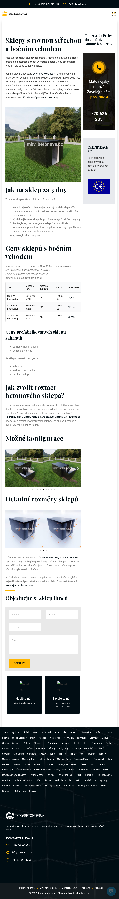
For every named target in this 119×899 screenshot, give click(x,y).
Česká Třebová (23, 769)
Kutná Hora (20, 791)
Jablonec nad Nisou (22, 780)
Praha (109, 743)
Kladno (16, 785)
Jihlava (47, 780)
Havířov (50, 775)
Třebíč (72, 754)
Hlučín (78, 775)
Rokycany (63, 748)
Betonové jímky (27, 887)
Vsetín (5, 732)
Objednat (72, 297)
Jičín (38, 780)
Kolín (58, 785)
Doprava (85, 887)
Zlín (64, 732)
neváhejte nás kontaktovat (19, 585)
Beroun (17, 764)
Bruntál (102, 764)
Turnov (102, 754)
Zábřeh (25, 732)
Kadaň (88, 780)
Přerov (5, 748)
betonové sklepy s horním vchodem (61, 557)
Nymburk (81, 738)
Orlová (5, 743)
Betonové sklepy (48, 887)
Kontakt (99, 887)
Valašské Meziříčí (82, 759)
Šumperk (31, 754)
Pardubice (52, 743)
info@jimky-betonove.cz (46, 3)
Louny (109, 732)
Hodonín (89, 775)
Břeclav (83, 764)
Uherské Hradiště (10, 759)
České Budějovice (42, 769)
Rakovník (40, 748)
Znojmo (73, 732)
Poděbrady (97, 743)
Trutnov (91, 754)
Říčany (52, 748)
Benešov (6, 764)
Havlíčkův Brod (64, 775)
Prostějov (28, 748)
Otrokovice (39, 743)
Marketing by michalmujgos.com (74, 893)
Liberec (32, 791)
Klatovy (48, 785)
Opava (105, 738)
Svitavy (42, 754)
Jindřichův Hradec (63, 780)
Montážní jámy (69, 887)
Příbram (16, 748)
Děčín (105, 769)
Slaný (101, 748)
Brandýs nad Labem (66, 764)
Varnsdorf (99, 759)
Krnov (104, 785)
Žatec (35, 732)
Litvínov (98, 732)
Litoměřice (86, 732)
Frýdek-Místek (36, 775)
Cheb (71, 769)
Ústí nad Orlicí (64, 759)
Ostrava (16, 743)
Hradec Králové (104, 775)
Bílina (27, 764)
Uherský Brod (28, 759)
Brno (93, 764)
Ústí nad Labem (46, 759)
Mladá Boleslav (19, 738)
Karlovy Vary (101, 780)
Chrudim (95, 769)
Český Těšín (60, 769)
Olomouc (94, 738)
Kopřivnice (69, 785)
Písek (76, 743)
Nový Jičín (69, 738)
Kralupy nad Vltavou (87, 785)
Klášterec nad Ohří (32, 785)
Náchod (42, 738)
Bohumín (49, 764)
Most (32, 738)
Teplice (62, 754)
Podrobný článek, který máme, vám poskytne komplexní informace (42, 416)
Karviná (6, 785)
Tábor (52, 754)
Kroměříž (6, 791)
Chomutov (83, 769)
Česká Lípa (7, 769)
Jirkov (79, 780)
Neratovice (55, 738)
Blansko (37, 764)
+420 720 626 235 (77, 3)
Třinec (81, 754)
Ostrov (27, 743)
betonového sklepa (43, 73)
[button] (9, 468)
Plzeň (85, 743)
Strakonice (18, 754)
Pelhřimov (66, 743)
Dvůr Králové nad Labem (14, 775)
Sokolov (6, 754)
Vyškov (15, 732)
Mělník (5, 738)
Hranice (6, 780)
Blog (109, 759)
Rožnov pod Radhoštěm (83, 748)
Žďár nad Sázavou (51, 732)
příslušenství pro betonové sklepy (40, 97)
